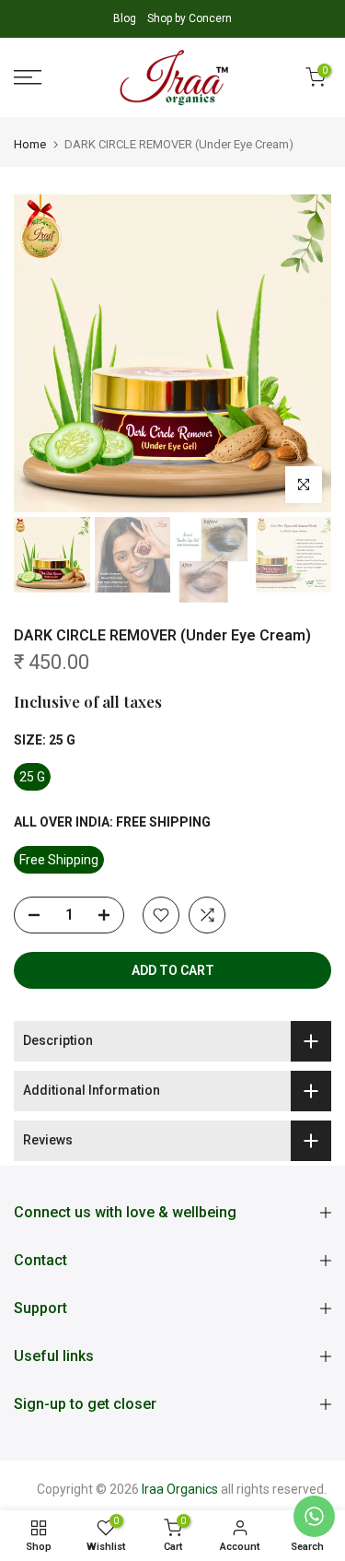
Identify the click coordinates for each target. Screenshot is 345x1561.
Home (30, 144)
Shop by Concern (189, 18)
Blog (126, 18)
